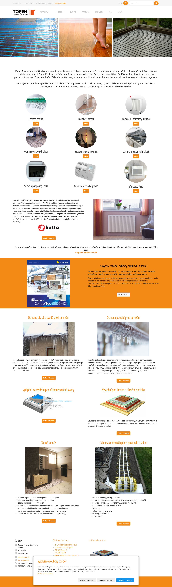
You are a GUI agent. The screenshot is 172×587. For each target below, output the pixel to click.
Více (36, 123)
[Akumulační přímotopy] (135, 104)
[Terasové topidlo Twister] (86, 137)
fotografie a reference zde (86, 253)
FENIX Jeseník (61, 550)
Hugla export (60, 553)
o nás (119, 12)
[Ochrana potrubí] (36, 104)
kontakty (99, 12)
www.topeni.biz (23, 560)
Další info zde (48, 238)
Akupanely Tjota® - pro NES (67, 555)
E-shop (73, 12)
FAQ (110, 12)
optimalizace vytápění (64, 548)
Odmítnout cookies (106, 580)
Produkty (44, 12)
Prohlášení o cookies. (46, 574)
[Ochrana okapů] (135, 137)
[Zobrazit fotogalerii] (104, 555)
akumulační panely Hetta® (66, 545)
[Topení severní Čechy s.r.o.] (24, 12)
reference (59, 12)
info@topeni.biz (60, 3)
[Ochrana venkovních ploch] (36, 137)
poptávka (85, 12)
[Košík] (125, 3)
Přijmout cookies (125, 580)
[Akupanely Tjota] (36, 171)
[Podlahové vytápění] (86, 104)
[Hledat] (156, 3)
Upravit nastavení (86, 580)
